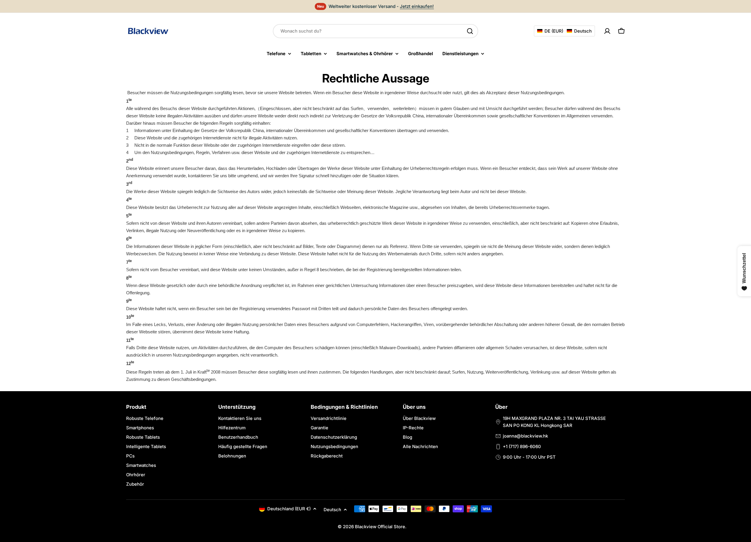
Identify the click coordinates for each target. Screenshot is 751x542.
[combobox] (375, 31)
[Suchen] (469, 31)
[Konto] (607, 31)
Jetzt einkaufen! (417, 6)
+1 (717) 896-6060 (522, 446)
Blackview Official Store (380, 526)
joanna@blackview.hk (525, 436)
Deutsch (332, 509)
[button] (564, 31)
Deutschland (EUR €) (289, 508)
